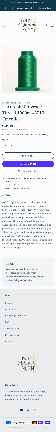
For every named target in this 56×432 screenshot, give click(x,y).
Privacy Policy (12, 335)
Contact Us (11, 341)
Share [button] (8, 195)
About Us (10, 309)
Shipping (5, 130)
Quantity (6, 140)
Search (8, 303)
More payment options (28, 171)
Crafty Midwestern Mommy (24, 427)
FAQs (8, 322)
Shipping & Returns (15, 315)
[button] (3, 25)
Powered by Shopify (40, 427)
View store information (17, 188)
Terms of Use (12, 328)
